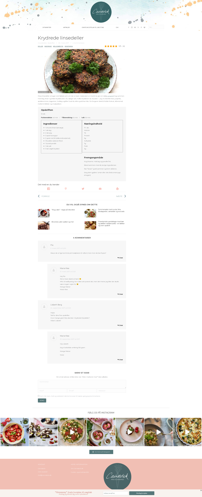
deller (40, 46)
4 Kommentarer (78, 43)
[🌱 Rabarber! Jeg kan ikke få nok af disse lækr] (101, 432)
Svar (121, 258)
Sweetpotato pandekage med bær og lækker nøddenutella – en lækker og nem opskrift (111, 224)
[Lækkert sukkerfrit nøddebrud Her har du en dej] (43, 432)
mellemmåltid (58, 46)
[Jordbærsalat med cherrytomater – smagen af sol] (14, 432)
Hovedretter (42, 43)
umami (110, 96)
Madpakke (48, 46)
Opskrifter (51, 43)
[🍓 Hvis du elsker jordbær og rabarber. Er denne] (130, 432)
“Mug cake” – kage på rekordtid (63, 210)
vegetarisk (69, 46)
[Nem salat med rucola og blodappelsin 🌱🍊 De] (72, 432)
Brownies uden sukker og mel (63, 222)
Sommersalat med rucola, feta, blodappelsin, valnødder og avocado (111, 210)
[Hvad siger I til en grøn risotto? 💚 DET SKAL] (158, 432)
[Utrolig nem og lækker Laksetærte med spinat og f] (187, 432)
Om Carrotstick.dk (77, 468)
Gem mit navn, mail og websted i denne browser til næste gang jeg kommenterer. (70, 396)
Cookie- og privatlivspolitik (80, 472)
